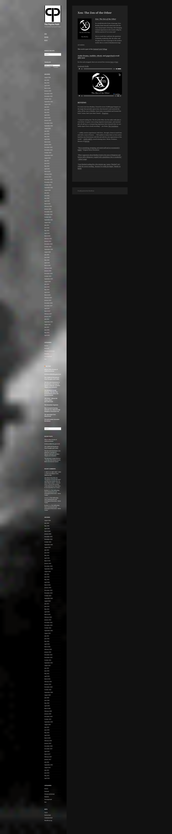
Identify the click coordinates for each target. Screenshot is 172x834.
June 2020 (46, 257)
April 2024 (47, 139)
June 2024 (46, 134)
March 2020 (47, 265)
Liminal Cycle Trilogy (100, 49)
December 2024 (48, 123)
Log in (46, 812)
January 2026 (47, 91)
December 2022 (48, 179)
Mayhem (46, 353)
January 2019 (47, 300)
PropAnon (105, 113)
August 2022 (47, 190)
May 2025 (46, 112)
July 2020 (46, 254)
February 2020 (48, 268)
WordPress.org (48, 820)
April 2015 (47, 335)
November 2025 (48, 96)
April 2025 (47, 115)
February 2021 (48, 238)
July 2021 (46, 225)
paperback (110, 56)
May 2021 (46, 230)
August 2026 (47, 77)
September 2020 (48, 249)
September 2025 (48, 101)
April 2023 (47, 169)
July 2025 (46, 107)
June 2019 (46, 287)
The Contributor (113, 126)
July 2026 (46, 80)
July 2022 (46, 193)
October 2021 (47, 217)
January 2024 (47, 144)
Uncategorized (48, 356)
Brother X (46, 490)
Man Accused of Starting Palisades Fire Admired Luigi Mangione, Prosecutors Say (52, 409)
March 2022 (47, 203)
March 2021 (47, 236)
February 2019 (48, 297)
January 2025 (47, 120)
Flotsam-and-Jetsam (49, 351)
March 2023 (47, 171)
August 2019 (47, 281)
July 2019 (46, 284)
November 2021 (48, 214)
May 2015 (46, 332)
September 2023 (48, 155)
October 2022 (47, 185)
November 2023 (48, 150)
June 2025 (46, 109)
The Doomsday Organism (51, 405)
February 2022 (48, 206)
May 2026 (46, 83)
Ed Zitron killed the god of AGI (52, 374)
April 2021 (47, 233)
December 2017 (48, 305)
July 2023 (46, 160)
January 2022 (47, 209)
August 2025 (47, 104)
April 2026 (47, 85)
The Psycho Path (51, 24)
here (112, 62)
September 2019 (48, 279)
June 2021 (46, 228)
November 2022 (48, 182)
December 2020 (48, 244)
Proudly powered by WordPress (86, 191)
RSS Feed (48, 366)
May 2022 (46, 198)
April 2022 (47, 201)
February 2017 (48, 314)
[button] (100, 84)
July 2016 (46, 319)
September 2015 (48, 322)
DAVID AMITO (87, 139)
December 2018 (48, 303)
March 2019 (47, 295)
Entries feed (47, 815)
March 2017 (47, 311)
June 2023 (46, 163)
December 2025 (48, 93)
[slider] (119, 68)
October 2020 (47, 246)
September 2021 (48, 220)
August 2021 (47, 222)
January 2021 (47, 241)
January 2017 (47, 316)
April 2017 (47, 308)
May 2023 (46, 166)
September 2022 (48, 187)
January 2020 (47, 271)
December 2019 (48, 273)
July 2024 (46, 131)
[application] (100, 68)
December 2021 (48, 211)
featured (46, 348)
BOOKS (46, 37)
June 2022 (46, 195)
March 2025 (47, 117)
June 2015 (46, 330)
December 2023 (48, 147)
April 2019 (47, 292)
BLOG (46, 40)
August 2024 (47, 128)
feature (46, 345)
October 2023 (47, 152)
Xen (45, 359)
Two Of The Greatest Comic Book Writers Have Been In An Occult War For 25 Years (52, 486)
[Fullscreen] (120, 96)
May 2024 (46, 136)
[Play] (79, 68)
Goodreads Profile (83, 66)
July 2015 (46, 327)
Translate (55, 67)
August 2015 (47, 324)
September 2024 (48, 126)
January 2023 (47, 177)
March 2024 (47, 142)
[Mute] (116, 68)
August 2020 (47, 252)
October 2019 (47, 276)
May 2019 (46, 289)
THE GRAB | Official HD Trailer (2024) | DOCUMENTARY (50, 400)
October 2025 (47, 99)
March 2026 (47, 88)
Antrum (87, 141)
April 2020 (47, 262)
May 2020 (46, 260)
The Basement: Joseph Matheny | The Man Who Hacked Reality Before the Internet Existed (52, 460)
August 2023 (47, 158)
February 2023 (48, 174)
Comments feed (48, 818)
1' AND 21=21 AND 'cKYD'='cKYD (52, 472)
